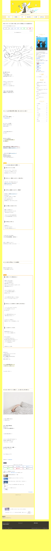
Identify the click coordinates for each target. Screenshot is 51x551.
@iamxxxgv (10, 459)
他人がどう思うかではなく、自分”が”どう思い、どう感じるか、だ (42, 90)
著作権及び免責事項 (6, 524)
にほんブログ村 (38, 65)
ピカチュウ (6, 528)
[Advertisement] (18, 39)
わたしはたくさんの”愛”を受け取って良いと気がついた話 (42, 93)
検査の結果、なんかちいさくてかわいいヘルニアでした (42, 86)
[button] (28, 468)
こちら (44, 55)
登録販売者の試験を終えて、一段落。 (41, 82)
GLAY (11, 528)
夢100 (9, 528)
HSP (3, 528)
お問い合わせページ (14, 472)
